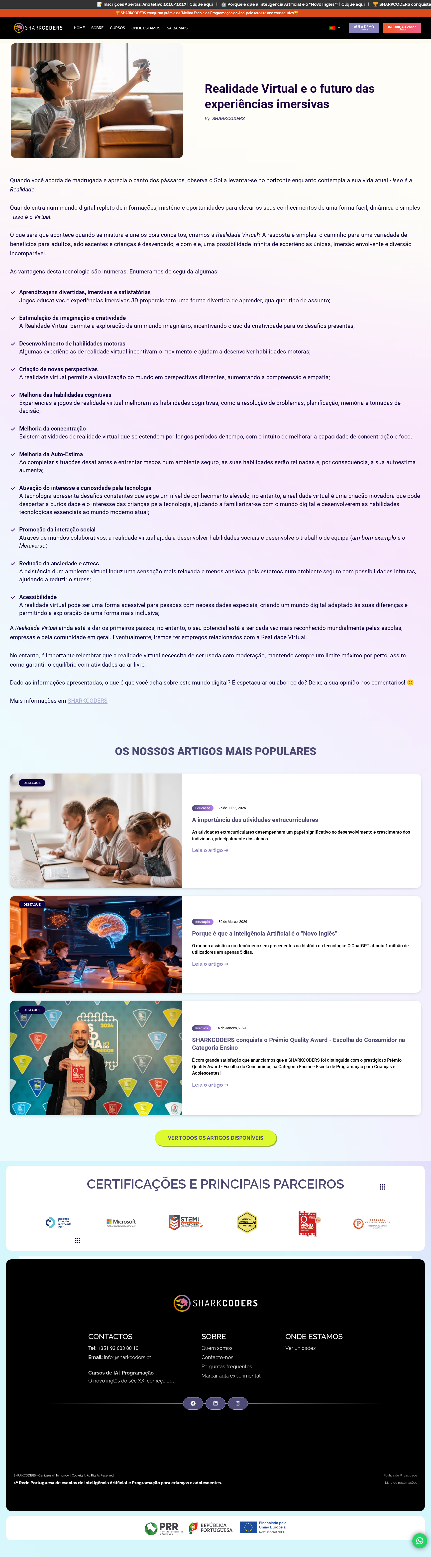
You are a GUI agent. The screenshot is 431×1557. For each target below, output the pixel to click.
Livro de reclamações (401, 1482)
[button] (334, 28)
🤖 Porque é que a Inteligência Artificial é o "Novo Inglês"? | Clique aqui (165, 4)
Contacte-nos (217, 1357)
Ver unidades (300, 1348)
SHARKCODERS (88, 700)
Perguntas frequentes (227, 1367)
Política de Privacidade (400, 1475)
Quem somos (217, 1348)
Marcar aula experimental (231, 1376)
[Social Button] (193, 1403)
